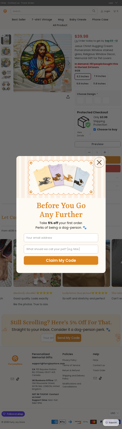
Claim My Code (61, 260)
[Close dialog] (99, 162)
